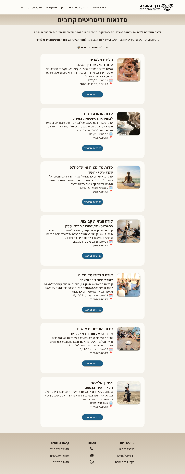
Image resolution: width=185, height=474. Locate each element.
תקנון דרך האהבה (124, 462)
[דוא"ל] (92, 455)
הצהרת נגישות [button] (126, 449)
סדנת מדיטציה (61, 462)
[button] (100, 7)
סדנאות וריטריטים (59, 449)
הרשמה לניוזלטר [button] (125, 456)
